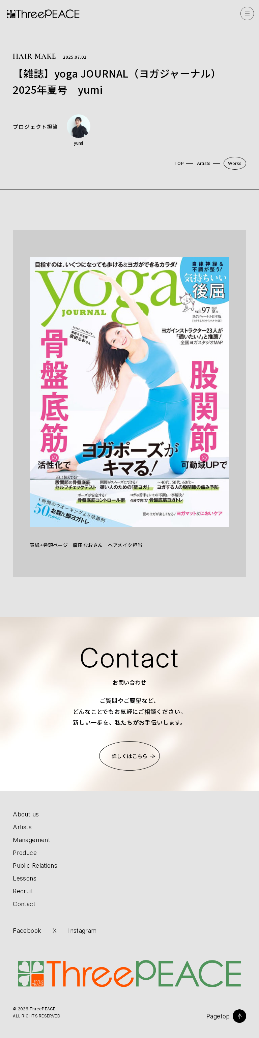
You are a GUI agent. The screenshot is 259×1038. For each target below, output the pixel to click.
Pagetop (218, 1016)
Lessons (24, 878)
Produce (25, 852)
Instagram (82, 930)
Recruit (23, 891)
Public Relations (35, 865)
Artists (204, 163)
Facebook (27, 930)
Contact (24, 903)
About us (26, 814)
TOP (179, 163)
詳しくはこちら (129, 755)
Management (31, 839)
